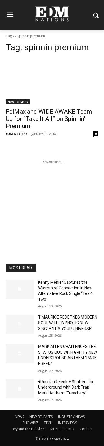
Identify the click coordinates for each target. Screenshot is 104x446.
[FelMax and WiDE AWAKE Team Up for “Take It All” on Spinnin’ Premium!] (52, 81)
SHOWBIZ (30, 422)
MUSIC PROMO (62, 428)
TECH (48, 422)
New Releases (18, 102)
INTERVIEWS (67, 422)
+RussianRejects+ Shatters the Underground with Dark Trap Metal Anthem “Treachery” (66, 387)
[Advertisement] (52, 201)
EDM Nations (16, 133)
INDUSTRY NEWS (71, 416)
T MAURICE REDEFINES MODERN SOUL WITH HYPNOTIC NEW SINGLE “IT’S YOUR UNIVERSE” (67, 323)
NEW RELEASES (41, 416)
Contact (86, 428)
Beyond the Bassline (28, 428)
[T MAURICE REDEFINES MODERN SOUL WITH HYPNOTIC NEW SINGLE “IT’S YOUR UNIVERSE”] (20, 324)
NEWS (19, 416)
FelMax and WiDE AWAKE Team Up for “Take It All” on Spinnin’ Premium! (49, 118)
